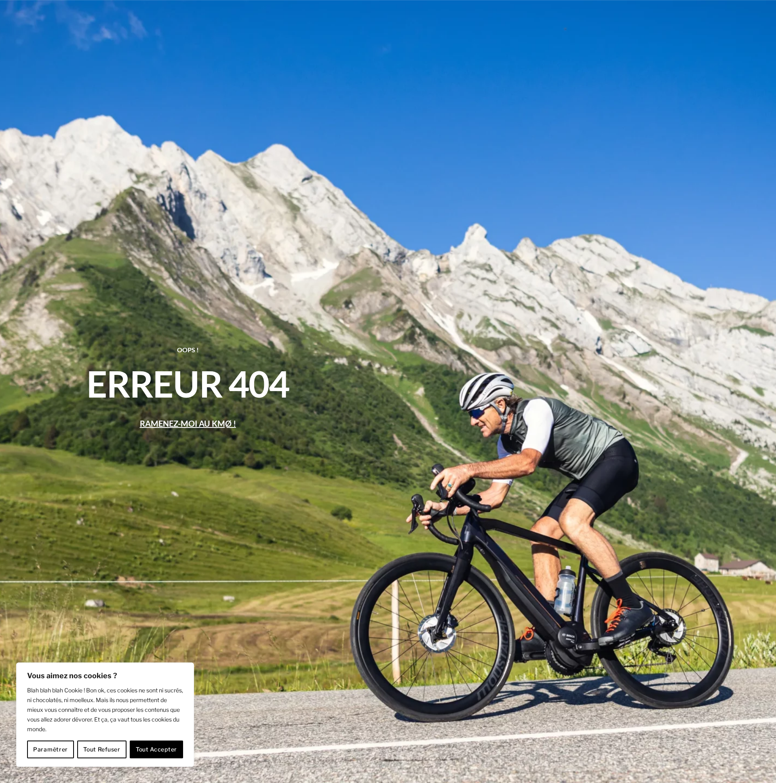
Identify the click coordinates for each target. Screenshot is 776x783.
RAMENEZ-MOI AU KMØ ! (188, 423)
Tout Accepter (156, 749)
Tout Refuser (101, 749)
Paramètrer (50, 749)
